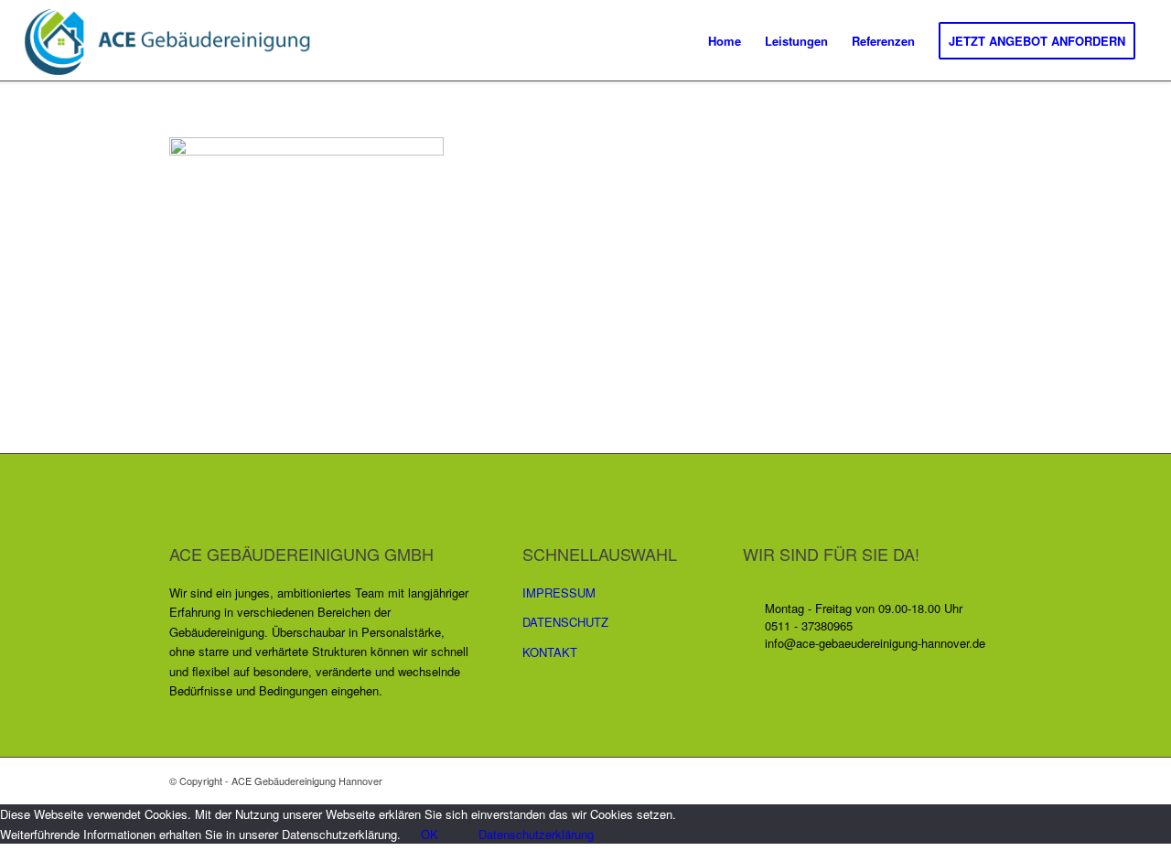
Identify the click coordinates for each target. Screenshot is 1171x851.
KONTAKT (549, 652)
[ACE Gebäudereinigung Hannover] (177, 41)
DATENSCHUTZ (565, 621)
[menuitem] (724, 41)
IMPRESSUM (559, 592)
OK (429, 834)
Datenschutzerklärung (536, 834)
